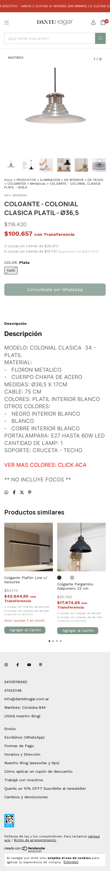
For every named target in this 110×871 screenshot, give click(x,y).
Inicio (8, 180)
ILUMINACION (50, 180)
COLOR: (16, 262)
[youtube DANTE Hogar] (29, 665)
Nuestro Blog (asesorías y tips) (31, 763)
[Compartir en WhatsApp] (7, 492)
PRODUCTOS (26, 180)
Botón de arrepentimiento (35, 840)
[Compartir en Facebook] (15, 492)
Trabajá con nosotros (23, 780)
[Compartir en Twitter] (22, 492)
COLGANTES (16, 183)
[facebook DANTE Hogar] (17, 665)
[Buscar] (100, 38)
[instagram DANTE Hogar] (6, 665)
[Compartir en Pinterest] (30, 492)
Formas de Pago (19, 746)
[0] (103, 22)
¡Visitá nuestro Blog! (22, 716)
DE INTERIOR (74, 180)
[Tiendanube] (25, 851)
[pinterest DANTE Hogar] (40, 665)
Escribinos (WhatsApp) (24, 737)
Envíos (10, 729)
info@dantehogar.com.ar (26, 699)
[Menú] (6, 22)
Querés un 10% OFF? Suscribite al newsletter (45, 788)
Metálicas (38, 183)
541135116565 (15, 682)
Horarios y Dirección (22, 754)
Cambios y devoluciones (26, 797)
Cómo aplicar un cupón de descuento (38, 771)
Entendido (71, 862)
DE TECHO (95, 180)
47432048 (13, 690)
